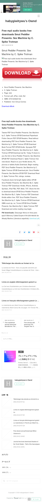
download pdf (34, 218)
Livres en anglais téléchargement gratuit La (19, 282)
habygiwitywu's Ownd (21, 21)
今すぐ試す (27, 10)
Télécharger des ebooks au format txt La (18, 263)
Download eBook (8, 106)
